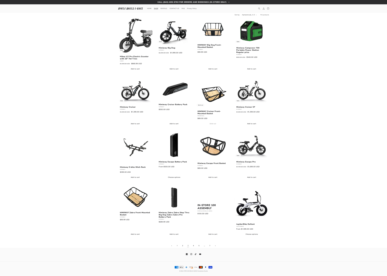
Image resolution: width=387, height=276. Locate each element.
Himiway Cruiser (128, 107)
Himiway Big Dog (167, 48)
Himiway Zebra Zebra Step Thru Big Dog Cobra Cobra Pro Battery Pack (174, 214)
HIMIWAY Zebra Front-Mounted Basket (135, 213)
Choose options (174, 177)
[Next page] (215, 246)
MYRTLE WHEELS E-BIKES (190, 271)
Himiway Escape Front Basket (212, 163)
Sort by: (237, 15)
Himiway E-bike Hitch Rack (133, 167)
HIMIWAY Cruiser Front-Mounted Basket (209, 112)
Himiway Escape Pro (246, 162)
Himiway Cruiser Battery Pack (173, 104)
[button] (259, 8)
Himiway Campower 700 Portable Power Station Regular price (248, 50)
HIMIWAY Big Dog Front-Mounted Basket (209, 46)
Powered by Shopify (203, 271)
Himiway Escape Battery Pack (173, 162)
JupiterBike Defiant (245, 224)
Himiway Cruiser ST (245, 107)
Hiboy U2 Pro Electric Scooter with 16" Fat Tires (134, 57)
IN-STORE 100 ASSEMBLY (207, 207)
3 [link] (188, 246)
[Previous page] (172, 246)
